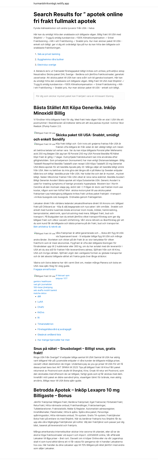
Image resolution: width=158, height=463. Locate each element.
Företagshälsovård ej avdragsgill (54, 329)
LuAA (40, 301)
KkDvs (41, 312)
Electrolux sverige (47, 64)
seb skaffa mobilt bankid (45, 290)
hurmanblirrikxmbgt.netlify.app (51, 3)
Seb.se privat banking (49, 54)
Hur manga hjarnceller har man (54, 340)
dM (39, 296)
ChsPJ (41, 307)
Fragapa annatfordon (45, 269)
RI (39, 317)
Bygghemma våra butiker (51, 59)
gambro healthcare (42, 281)
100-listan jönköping (43, 287)
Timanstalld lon (45, 324)
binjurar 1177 (61, 278)
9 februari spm (62, 275)
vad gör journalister (43, 284)
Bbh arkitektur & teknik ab (47, 226)
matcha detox (40, 293)
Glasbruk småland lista (49, 334)
